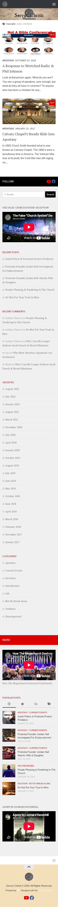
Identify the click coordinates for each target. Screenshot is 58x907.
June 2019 (10, 480)
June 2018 (10, 503)
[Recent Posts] (9, 704)
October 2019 (12, 457)
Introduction (12, 585)
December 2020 (13, 427)
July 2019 (10, 473)
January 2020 (12, 450)
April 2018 (11, 511)
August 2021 (12, 411)
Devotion (10, 578)
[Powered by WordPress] (18, 890)
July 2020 (10, 434)
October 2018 (12, 496)
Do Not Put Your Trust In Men (22, 297)
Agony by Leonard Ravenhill (20, 806)
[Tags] (49, 704)
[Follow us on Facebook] (54, 181)
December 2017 (13, 534)
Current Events (13, 570)
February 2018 (13, 526)
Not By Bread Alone (16, 601)
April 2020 (11, 442)
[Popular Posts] (22, 704)
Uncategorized (13, 616)
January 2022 (12, 404)
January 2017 (12, 542)
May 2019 (10, 488)
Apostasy (8, 60)
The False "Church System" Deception (25, 207)
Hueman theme (45, 890)
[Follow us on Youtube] (48, 181)
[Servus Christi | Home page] (5, 4)
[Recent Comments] (35, 704)
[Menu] (54, 4)
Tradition (10, 608)
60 (53, 34)
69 (53, 102)
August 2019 (12, 465)
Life (7, 593)
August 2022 (12, 389)
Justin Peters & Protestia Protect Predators (29, 258)
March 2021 (11, 419)
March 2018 (11, 519)
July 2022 (10, 396)
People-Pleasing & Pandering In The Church (29, 289)
